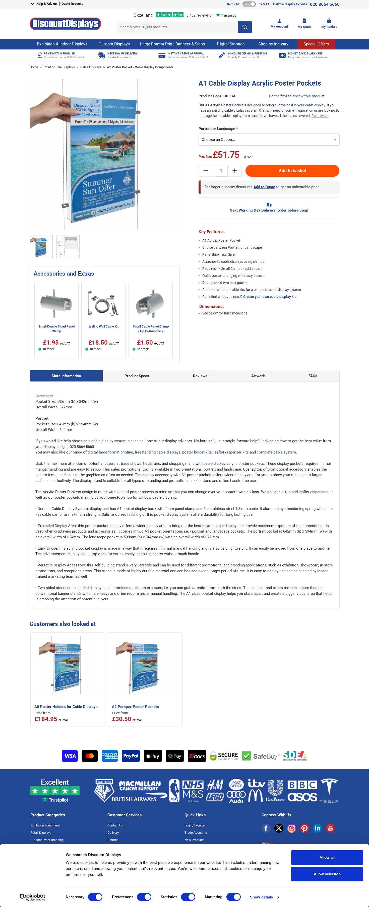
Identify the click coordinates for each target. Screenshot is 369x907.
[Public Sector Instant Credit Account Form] (161, 55)
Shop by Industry (273, 44)
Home (34, 67)
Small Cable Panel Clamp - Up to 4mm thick (151, 329)
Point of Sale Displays (59, 67)
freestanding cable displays (157, 452)
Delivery (113, 832)
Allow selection (327, 874)
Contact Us (115, 825)
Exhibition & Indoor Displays (62, 44)
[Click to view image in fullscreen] (105, 154)
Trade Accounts (195, 832)
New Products (194, 840)
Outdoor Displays (114, 44)
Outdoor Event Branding (47, 840)
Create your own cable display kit (269, 297)
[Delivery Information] (101, 55)
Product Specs (137, 376)
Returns (112, 840)
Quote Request (72, 4)
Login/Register (194, 825)
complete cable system (276, 452)
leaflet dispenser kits (231, 452)
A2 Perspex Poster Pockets (135, 706)
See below (210, 313)
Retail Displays (40, 832)
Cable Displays (90, 67)
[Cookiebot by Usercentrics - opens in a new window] (32, 897)
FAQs (313, 376)
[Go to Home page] (65, 23)
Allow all (327, 857)
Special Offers (316, 44)
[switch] (144, 897)
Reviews (200, 376)
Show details (261, 897)
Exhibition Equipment (45, 825)
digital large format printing (110, 452)
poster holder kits (197, 452)
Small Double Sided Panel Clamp (56, 329)
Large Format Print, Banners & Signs (172, 44)
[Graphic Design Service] (221, 55)
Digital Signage (230, 44)
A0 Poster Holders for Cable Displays (66, 706)
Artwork (258, 376)
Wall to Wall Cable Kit (103, 326)
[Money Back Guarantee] (282, 55)
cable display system (109, 441)
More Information (66, 376)
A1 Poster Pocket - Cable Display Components (140, 67)
